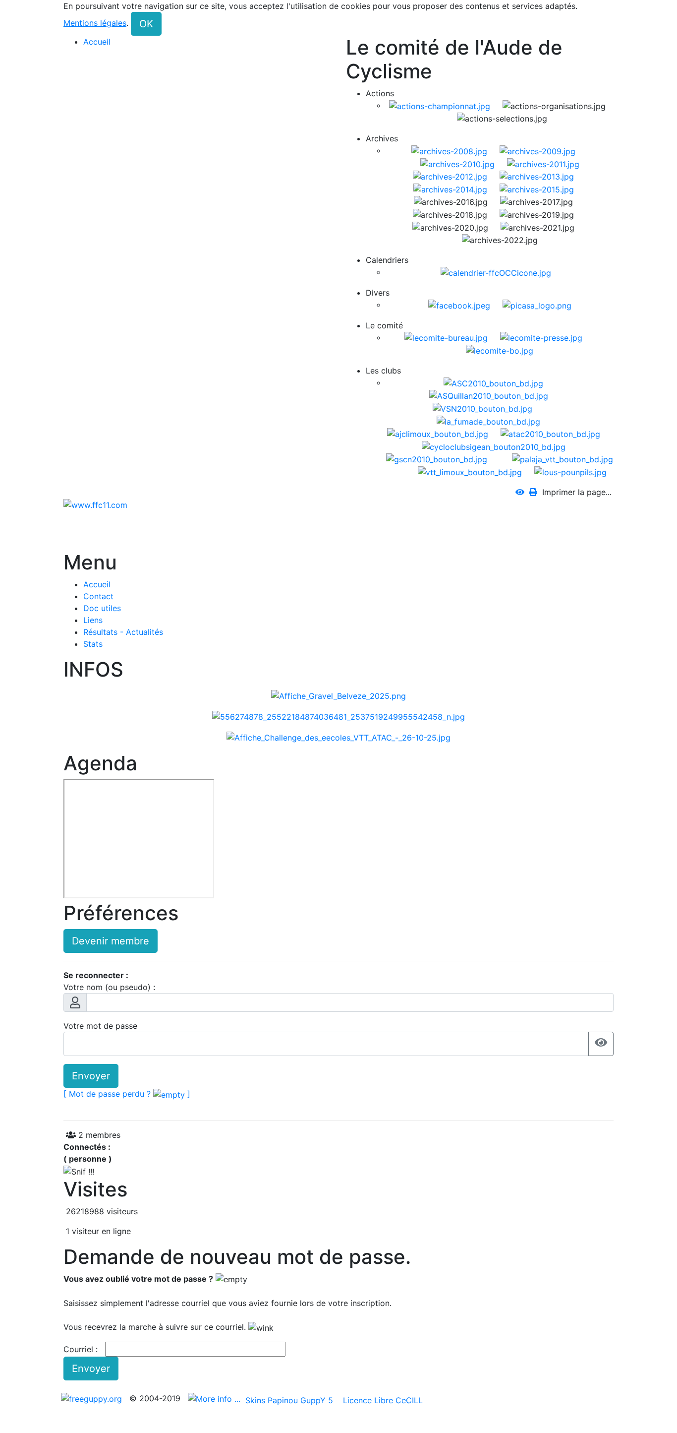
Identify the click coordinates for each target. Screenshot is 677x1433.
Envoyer (91, 1076)
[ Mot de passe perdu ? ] (126, 1094)
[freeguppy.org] (92, 1398)
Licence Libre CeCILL (381, 1400)
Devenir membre (110, 941)
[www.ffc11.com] (95, 504)
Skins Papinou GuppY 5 (291, 1400)
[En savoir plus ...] (215, 1398)
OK (146, 24)
